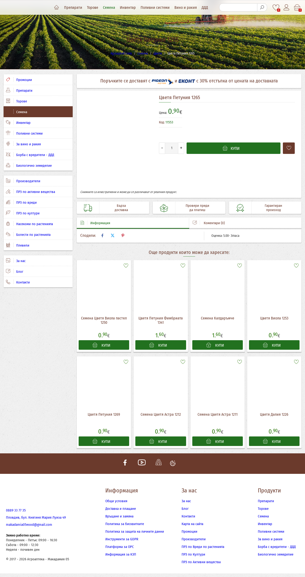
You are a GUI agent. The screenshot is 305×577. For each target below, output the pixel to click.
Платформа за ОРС (119, 547)
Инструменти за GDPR (121, 539)
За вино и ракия (28, 144)
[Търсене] (262, 7)
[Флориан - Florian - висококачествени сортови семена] (277, 124)
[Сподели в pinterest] (123, 236)
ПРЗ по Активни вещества (201, 562)
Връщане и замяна (119, 516)
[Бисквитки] (173, 464)
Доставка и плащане (120, 508)
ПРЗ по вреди (26, 202)
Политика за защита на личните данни (134, 531)
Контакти (22, 282)
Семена (109, 7)
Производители (27, 181)
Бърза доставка (121, 207)
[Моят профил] (287, 7)
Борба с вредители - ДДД (34, 155)
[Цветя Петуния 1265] (116, 142)
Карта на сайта (192, 524)
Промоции (23, 80)
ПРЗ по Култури (193, 554)
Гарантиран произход (273, 207)
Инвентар (128, 7)
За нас (20, 261)
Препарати (73, 7)
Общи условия (116, 501)
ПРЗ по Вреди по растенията (203, 547)
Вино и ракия (185, 7)
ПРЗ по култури (27, 213)
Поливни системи (155, 7)
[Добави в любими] (289, 148)
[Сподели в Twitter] (112, 236)
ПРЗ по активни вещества (35, 192)
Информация (100, 223)
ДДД (205, 7)
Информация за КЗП (120, 554)
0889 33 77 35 (16, 510)
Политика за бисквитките (124, 524)
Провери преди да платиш (197, 207)
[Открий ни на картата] (158, 464)
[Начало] (56, 7)
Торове (92, 7)
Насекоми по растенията (34, 224)
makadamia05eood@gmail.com (29, 524)
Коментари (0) (214, 223)
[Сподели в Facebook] (102, 236)
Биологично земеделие (33, 165)
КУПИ (105, 345)
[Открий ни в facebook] (125, 464)
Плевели (22, 245)
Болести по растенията (33, 235)
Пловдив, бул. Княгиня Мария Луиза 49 (36, 517)
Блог (19, 271)
